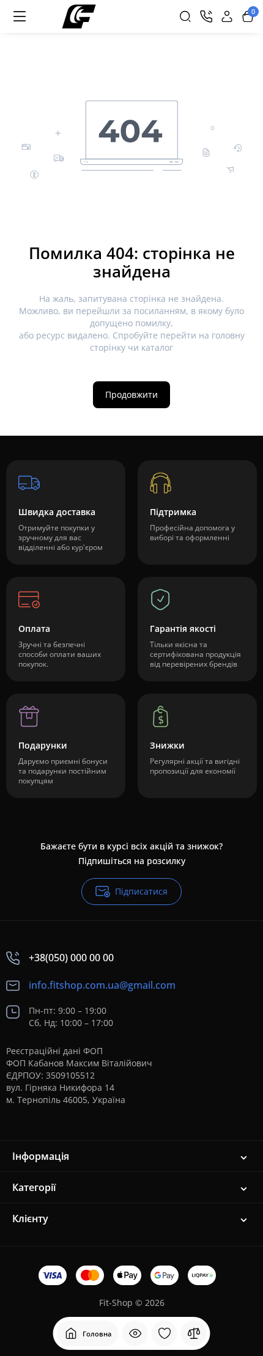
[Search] (185, 16)
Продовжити (131, 394)
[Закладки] (164, 1333)
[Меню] (19, 16)
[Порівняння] (194, 1333)
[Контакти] (206, 16)
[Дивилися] (135, 1333)
